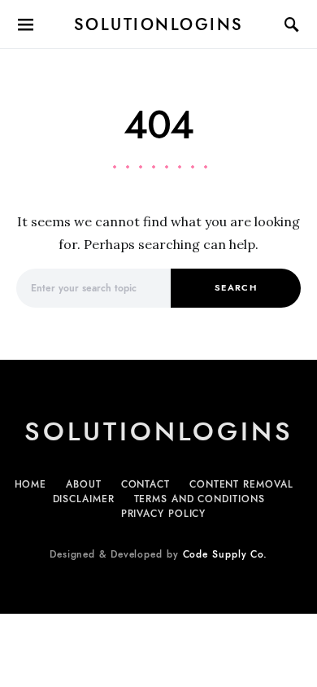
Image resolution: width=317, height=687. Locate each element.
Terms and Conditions (199, 498)
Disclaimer (84, 498)
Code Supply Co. (225, 554)
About (84, 484)
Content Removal (241, 484)
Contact (145, 484)
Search (236, 288)
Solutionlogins (159, 24)
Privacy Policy (163, 513)
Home (31, 484)
